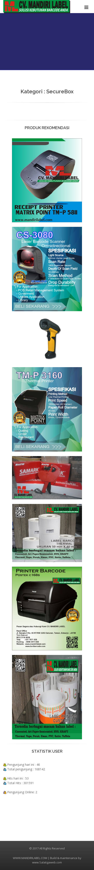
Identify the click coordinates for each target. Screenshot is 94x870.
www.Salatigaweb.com (47, 862)
